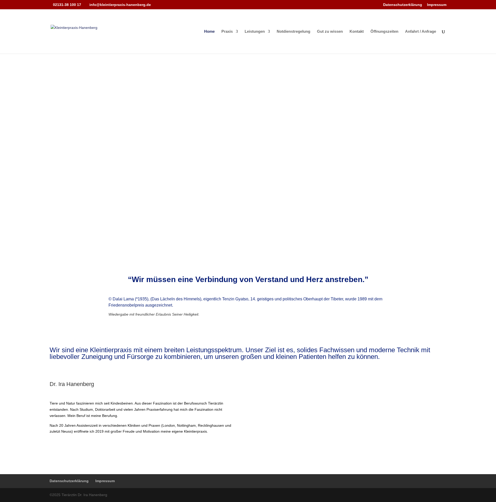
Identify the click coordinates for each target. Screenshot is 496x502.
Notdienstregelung (293, 32)
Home (209, 32)
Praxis (227, 32)
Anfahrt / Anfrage (420, 32)
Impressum (436, 5)
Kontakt (357, 32)
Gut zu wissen (330, 32)
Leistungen (255, 32)
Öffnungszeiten (384, 32)
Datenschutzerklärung (402, 5)
